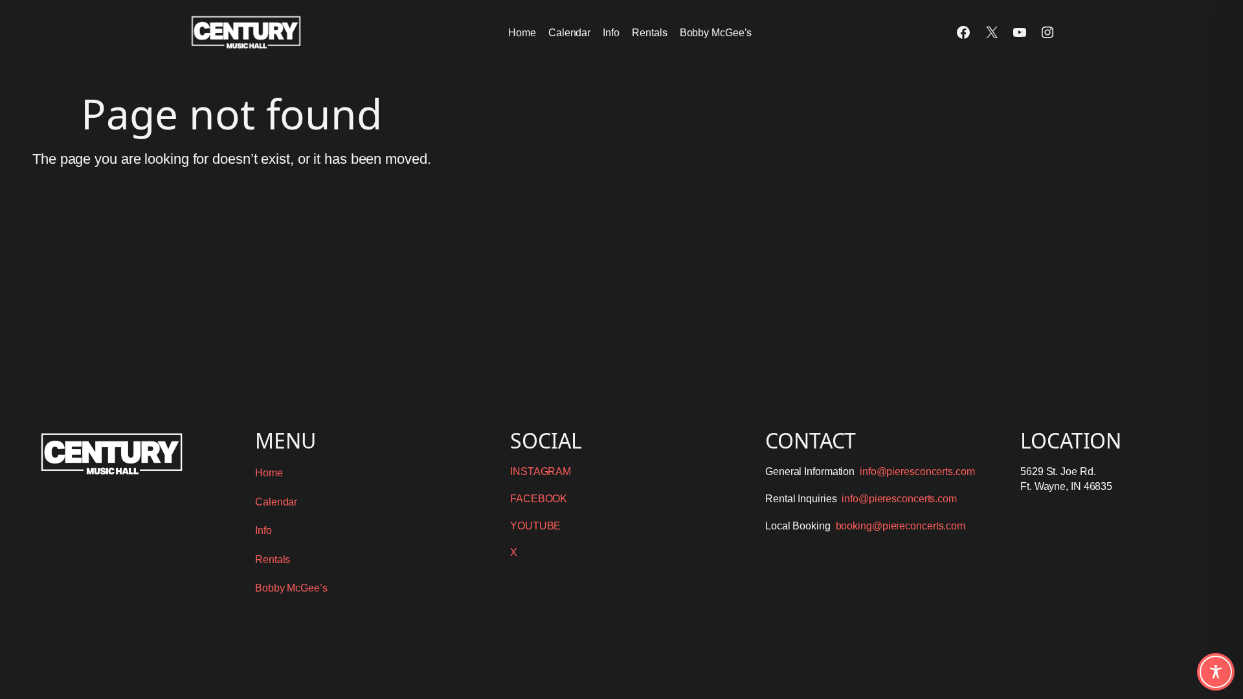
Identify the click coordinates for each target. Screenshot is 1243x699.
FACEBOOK (538, 498)
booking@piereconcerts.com (901, 525)
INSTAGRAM (540, 471)
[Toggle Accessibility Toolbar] (1215, 671)
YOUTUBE (535, 525)
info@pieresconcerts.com (917, 471)
